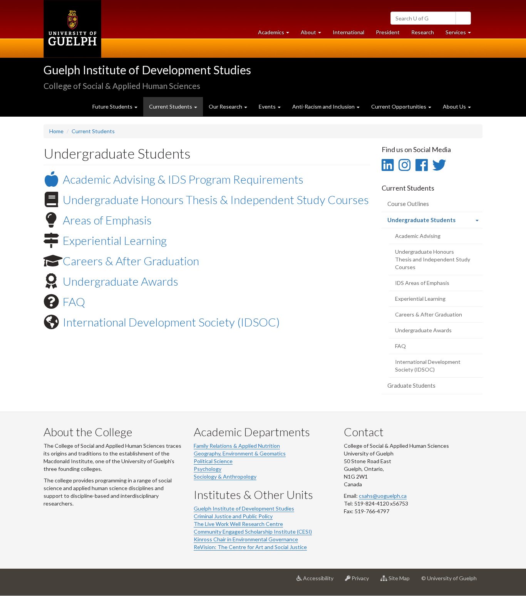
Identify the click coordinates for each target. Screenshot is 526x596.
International (348, 32)
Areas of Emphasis (107, 220)
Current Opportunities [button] (399, 106)
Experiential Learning (115, 240)
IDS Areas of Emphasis (422, 283)
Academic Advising (418, 236)
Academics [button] (276, 34)
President (388, 32)
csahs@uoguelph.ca (383, 495)
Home (56, 131)
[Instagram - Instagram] (404, 164)
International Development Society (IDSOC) (171, 322)
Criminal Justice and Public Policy (233, 516)
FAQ (74, 301)
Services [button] (461, 34)
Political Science (213, 461)
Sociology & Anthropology (225, 476)
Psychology (207, 468)
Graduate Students (411, 385)
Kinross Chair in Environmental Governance (246, 539)
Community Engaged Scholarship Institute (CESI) (253, 531)
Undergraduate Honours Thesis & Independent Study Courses (216, 199)
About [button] (314, 34)
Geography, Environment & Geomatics (240, 453)
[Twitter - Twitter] (439, 164)
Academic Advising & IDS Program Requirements (183, 179)
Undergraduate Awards (120, 281)
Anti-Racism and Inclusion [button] (324, 106)
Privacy (362, 581)
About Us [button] (455, 106)
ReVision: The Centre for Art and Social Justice (250, 547)
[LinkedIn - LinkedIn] (388, 164)
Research (425, 34)
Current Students (93, 131)
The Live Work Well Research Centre (238, 524)
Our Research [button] (226, 106)
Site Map (401, 581)
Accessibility (320, 581)
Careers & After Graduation (131, 261)
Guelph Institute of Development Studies (147, 70)
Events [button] (268, 106)
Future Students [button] (113, 106)
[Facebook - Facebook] (421, 164)
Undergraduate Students (432, 222)
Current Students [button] (171, 106)
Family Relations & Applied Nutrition (237, 445)
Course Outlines (408, 203)
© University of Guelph (449, 578)
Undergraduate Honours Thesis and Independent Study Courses (432, 259)
